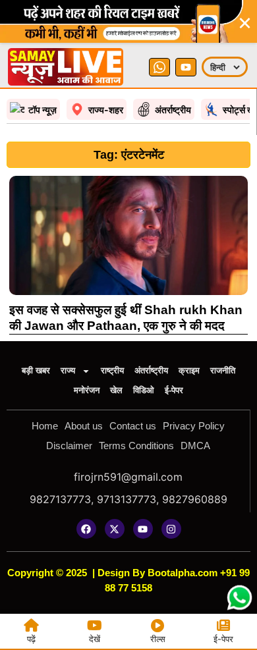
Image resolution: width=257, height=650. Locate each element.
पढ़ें (31, 639)
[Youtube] (143, 529)
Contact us (132, 425)
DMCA (195, 445)
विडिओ (143, 390)
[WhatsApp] (159, 67)
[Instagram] (171, 529)
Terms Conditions (136, 445)
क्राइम (189, 370)
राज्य (68, 370)
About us (84, 425)
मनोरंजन (87, 390)
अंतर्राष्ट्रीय (151, 370)
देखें (94, 639)
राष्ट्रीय (112, 370)
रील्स (157, 639)
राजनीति (222, 370)
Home (45, 425)
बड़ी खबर (36, 370)
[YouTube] (185, 67)
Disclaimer (69, 445)
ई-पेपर (174, 390)
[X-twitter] (115, 529)
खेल (116, 390)
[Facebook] (86, 529)
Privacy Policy (194, 425)
